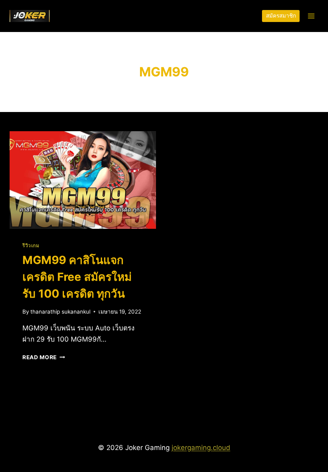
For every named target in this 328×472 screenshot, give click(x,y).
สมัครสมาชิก (281, 15)
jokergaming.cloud (201, 448)
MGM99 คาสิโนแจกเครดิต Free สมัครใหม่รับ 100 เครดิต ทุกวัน (77, 276)
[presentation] (83, 180)
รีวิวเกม (31, 245)
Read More (43, 357)
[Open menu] (311, 16)
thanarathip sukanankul (60, 311)
